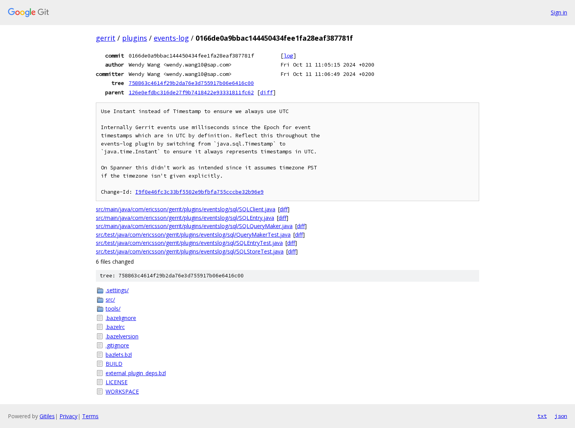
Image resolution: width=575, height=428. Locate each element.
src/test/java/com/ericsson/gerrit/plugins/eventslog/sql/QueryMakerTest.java (193, 234)
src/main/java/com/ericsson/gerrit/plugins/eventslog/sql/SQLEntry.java (185, 217)
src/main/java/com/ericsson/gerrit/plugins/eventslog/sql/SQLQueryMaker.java (194, 226)
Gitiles (47, 416)
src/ (110, 299)
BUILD (114, 363)
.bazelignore (121, 318)
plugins (134, 38)
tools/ (113, 308)
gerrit (105, 38)
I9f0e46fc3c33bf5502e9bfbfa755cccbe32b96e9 (199, 192)
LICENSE (117, 382)
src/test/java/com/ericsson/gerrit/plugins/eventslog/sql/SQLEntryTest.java (189, 242)
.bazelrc (115, 327)
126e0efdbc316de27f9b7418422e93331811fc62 (191, 92)
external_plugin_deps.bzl (136, 373)
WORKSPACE (122, 391)
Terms (90, 416)
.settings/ (117, 290)
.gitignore (117, 345)
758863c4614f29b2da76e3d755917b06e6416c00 (191, 82)
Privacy (68, 416)
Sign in (559, 12)
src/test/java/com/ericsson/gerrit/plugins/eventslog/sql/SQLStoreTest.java (190, 251)
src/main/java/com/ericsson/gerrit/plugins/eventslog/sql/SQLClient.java (185, 209)
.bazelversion (122, 336)
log (288, 55)
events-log (171, 38)
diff (266, 92)
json (561, 415)
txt (542, 415)
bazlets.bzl (119, 354)
